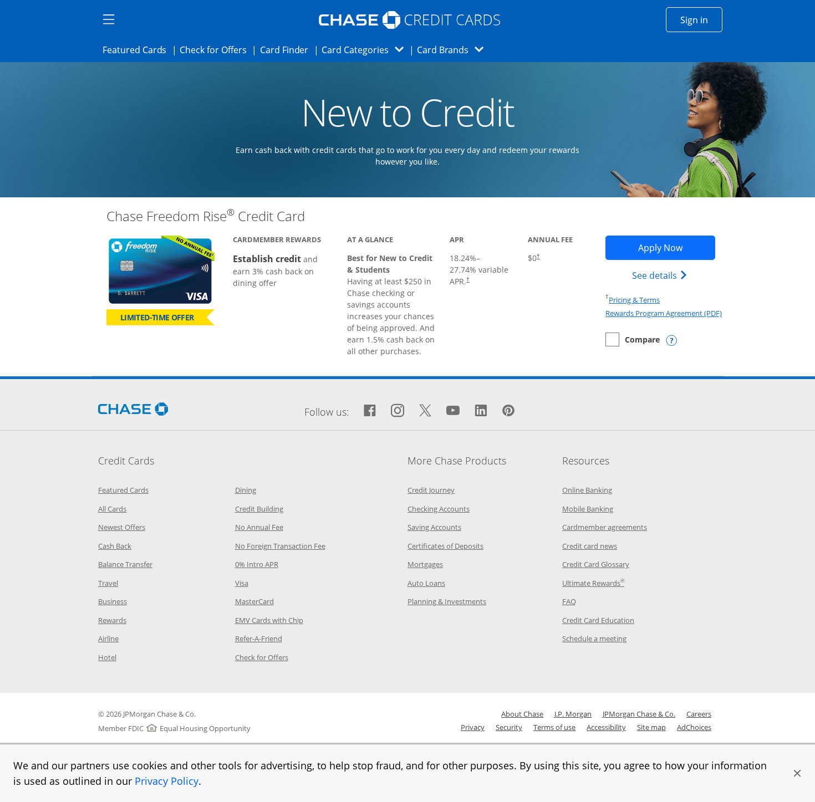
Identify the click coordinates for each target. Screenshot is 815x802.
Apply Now (676, 247)
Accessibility (606, 727)
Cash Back (114, 546)
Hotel (107, 657)
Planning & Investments (446, 601)
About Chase (522, 714)
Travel (108, 583)
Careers (698, 714)
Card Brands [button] (454, 49)
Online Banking (587, 490)
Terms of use (554, 727)
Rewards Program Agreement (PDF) (663, 313)
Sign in (701, 19)
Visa (241, 583)
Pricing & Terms (634, 300)
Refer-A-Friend (258, 638)
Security (509, 727)
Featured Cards (138, 49)
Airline (108, 638)
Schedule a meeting (594, 638)
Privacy (473, 727)
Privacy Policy (166, 781)
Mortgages (425, 564)
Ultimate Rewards (593, 583)
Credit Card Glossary (595, 564)
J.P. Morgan (573, 714)
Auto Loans (426, 583)
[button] (797, 773)
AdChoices (694, 727)
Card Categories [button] (366, 49)
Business (112, 601)
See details (661, 275)
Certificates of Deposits (445, 546)
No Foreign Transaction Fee (280, 546)
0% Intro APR (256, 564)
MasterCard (254, 601)
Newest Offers (121, 527)
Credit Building (259, 509)
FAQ (569, 601)
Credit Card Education (598, 620)
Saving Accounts (434, 527)
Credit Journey (431, 490)
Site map (651, 727)
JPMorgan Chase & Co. (639, 714)
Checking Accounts (438, 509)
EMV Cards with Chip (269, 620)
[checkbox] (632, 339)
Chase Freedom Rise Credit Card (205, 216)
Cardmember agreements (604, 527)
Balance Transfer (125, 564)
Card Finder (287, 49)
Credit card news (589, 546)
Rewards (112, 620)
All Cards (112, 509)
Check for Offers (216, 49)
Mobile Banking (587, 509)
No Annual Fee (259, 527)
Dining (245, 490)
